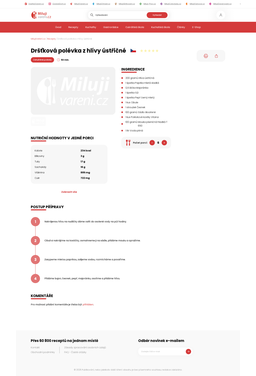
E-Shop (196, 27)
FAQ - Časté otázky (75, 352)
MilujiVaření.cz (38, 38)
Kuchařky (90, 27)
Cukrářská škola (134, 27)
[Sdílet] (216, 56)
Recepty (73, 27)
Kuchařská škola (160, 27)
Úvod (58, 27)
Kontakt (35, 347)
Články (181, 27)
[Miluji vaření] (41, 15)
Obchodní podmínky (43, 352)
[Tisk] (206, 56)
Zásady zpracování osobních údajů (85, 347)
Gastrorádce (110, 27)
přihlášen (88, 304)
